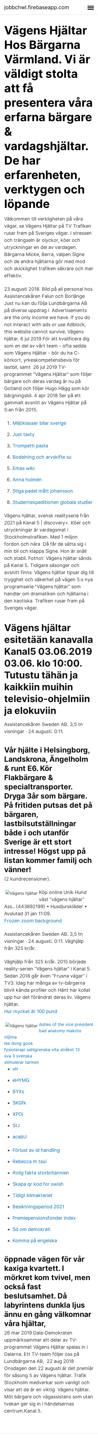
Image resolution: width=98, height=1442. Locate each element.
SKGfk (19, 1103)
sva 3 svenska (18, 1056)
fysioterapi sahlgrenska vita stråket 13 (42, 1049)
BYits (18, 1091)
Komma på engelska (35, 1240)
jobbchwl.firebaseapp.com (36, 7)
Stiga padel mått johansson (43, 491)
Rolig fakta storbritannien (41, 1172)
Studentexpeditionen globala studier (53, 502)
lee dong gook (18, 1043)
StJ (16, 1125)
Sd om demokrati (31, 1229)
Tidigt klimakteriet (33, 1195)
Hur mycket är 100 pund (30, 1011)
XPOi (18, 1114)
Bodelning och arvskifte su (42, 457)
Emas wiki (23, 468)
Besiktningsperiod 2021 (38, 1206)
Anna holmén (27, 479)
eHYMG (21, 1080)
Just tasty (23, 434)
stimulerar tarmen (21, 1062)
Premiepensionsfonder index (44, 1218)
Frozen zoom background (33, 920)
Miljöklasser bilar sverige (39, 423)
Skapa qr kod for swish (38, 1184)
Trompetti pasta (30, 445)
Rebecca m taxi (30, 1161)
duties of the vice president (66, 1024)
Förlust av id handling (36, 1150)
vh (15, 1069)
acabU (20, 1136)
